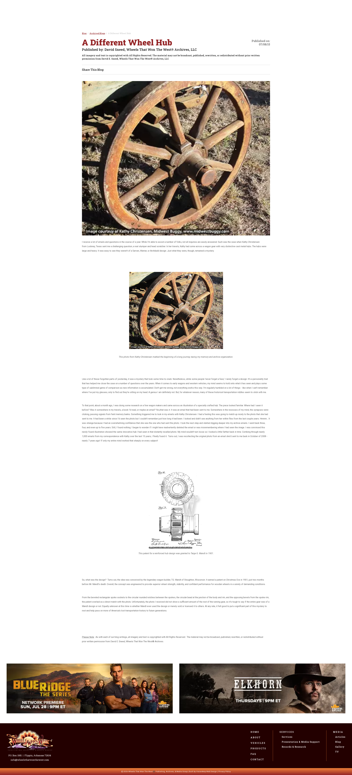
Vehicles (258, 742)
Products (258, 748)
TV (337, 751)
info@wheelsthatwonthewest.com (30, 759)
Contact (257, 759)
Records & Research (294, 746)
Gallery (339, 746)
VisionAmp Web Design (206, 772)
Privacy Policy (224, 772)
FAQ (253, 753)
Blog (338, 741)
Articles (340, 736)
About (256, 737)
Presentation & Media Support (301, 741)
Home (255, 731)
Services (287, 731)
